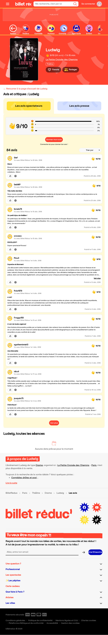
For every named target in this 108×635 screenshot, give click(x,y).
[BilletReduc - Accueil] (22, 4)
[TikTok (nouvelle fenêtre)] (96, 519)
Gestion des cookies (70, 623)
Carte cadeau (13, 586)
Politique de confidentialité (40, 620)
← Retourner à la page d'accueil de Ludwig (25, 88)
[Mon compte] (99, 4)
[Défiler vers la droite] (102, 30)
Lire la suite (11, 483)
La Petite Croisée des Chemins (62, 59)
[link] (51, 157)
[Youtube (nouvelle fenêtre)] (96, 507)
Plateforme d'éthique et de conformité (26, 623)
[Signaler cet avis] (15, 176)
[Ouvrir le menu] (9, 4)
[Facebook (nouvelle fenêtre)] (84, 507)
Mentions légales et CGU (67, 620)
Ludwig (60, 493)
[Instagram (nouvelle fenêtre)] (84, 519)
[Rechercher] (75, 4)
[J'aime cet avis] (10, 176)
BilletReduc (11, 493)
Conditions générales (15, 620)
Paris (93, 465)
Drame (39, 465)
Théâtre (36, 493)
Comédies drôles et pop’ (24, 477)
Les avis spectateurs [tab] (28, 106)
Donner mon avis (54, 139)
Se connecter (88, 4)
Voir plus (97, 278)
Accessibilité (52, 623)
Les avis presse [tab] (79, 106)
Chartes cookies (88, 620)
